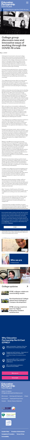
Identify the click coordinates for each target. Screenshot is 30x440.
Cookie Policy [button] (6, 221)
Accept (15, 227)
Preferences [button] (10, 222)
